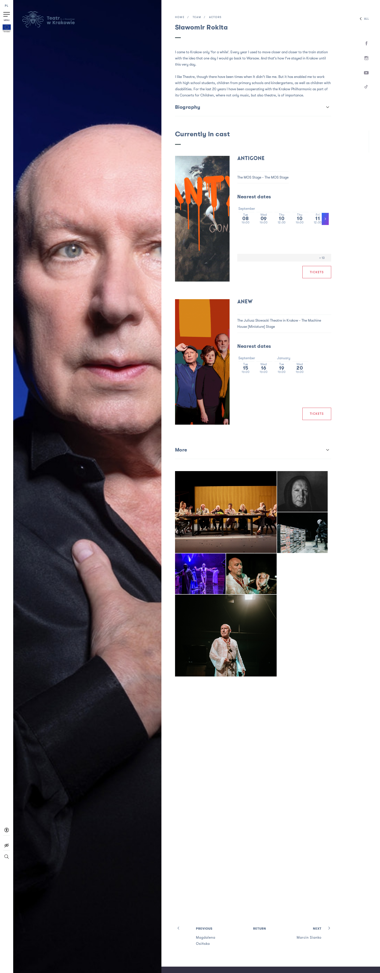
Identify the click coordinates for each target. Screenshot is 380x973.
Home (180, 17)
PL (6, 5)
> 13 (322, 258)
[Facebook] (366, 43)
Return (259, 928)
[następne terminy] (325, 219)
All (366, 18)
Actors (215, 17)
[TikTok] (366, 87)
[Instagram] (366, 58)
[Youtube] (366, 73)
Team (197, 17)
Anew (245, 302)
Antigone (251, 158)
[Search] (6, 858)
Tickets (317, 272)
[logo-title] (48, 27)
